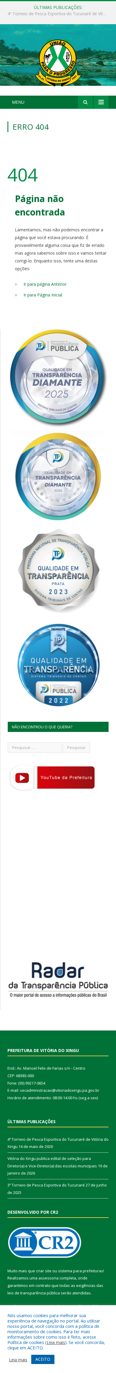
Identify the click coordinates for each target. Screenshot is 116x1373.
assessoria (48, 1278)
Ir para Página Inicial (42, 295)
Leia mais (56, 1342)
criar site (43, 1270)
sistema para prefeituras (80, 1270)
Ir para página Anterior (45, 284)
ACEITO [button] (42, 1359)
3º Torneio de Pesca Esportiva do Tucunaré (46, 1185)
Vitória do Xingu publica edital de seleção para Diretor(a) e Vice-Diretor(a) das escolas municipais (59, 13)
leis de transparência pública (33, 1293)
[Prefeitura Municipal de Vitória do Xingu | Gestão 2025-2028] (58, 60)
